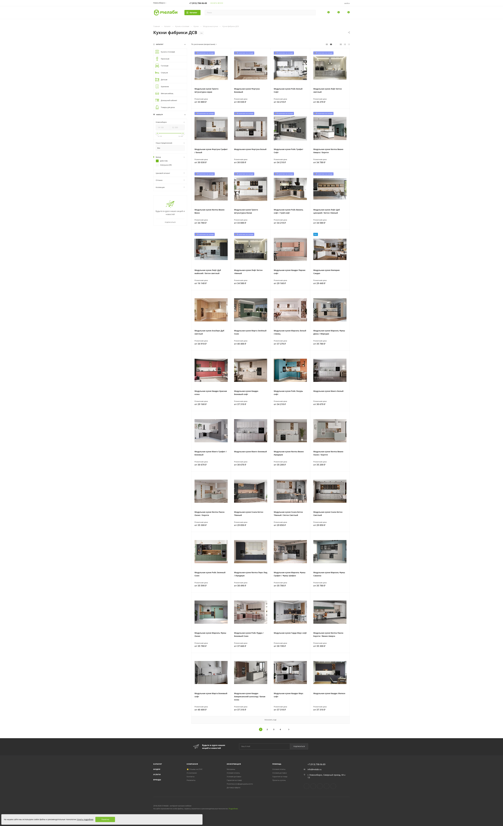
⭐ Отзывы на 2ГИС (195, 769)
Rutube (326, 786)
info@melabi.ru (314, 769)
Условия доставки (234, 776)
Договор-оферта (233, 787)
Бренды (157, 779)
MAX (333, 786)
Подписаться (299, 746)
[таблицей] (349, 44)
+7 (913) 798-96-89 (198, 3)
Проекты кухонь (279, 780)
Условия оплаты (233, 773)
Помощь (276, 764)
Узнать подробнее (85, 819)
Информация (234, 764)
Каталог (157, 764)
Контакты (191, 776)
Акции (156, 769)
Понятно (105, 819)
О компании (192, 773)
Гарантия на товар (234, 780)
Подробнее (233, 808)
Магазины (231, 769)
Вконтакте (306, 786)
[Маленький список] (327, 44)
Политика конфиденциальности (240, 784)
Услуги (157, 774)
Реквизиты (191, 780)
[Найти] (312, 12)
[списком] (345, 44)
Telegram (313, 786)
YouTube (320, 786)
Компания (192, 764)
